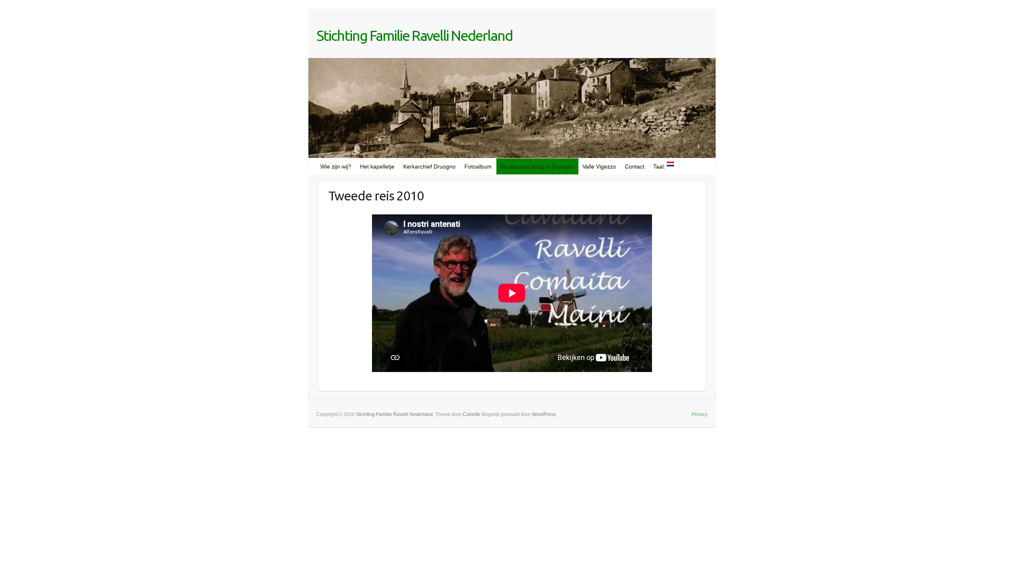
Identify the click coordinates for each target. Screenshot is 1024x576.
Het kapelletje (377, 166)
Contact (634, 166)
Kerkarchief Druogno (429, 166)
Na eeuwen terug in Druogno (537, 166)
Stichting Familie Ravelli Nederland (414, 35)
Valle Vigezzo (599, 166)
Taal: (660, 166)
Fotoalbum (478, 166)
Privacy (700, 414)
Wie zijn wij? (335, 166)
